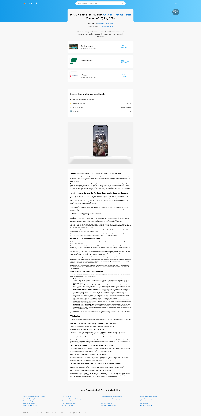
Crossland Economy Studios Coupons (111, 396)
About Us (54, 413)
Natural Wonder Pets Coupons (148, 396)
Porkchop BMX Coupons (30, 405)
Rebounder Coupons (29, 401)
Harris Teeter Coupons (107, 401)
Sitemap (87, 413)
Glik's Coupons (66, 396)
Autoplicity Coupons (146, 405)
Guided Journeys (92, 26)
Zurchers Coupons (145, 401)
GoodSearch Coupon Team (105, 23)
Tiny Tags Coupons (67, 405)
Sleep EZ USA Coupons (29, 403)
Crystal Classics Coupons (147, 399)
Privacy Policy (70, 413)
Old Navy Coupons (106, 403)
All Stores (175, 3)
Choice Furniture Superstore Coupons (34, 396)
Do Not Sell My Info (79, 413)
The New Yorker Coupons (108, 405)
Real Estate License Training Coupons (111, 399)
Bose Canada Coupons (68, 401)
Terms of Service (62, 413)
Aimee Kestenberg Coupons (31, 399)
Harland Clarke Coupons (69, 403)
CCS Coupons (144, 403)
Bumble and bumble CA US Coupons (72, 399)
